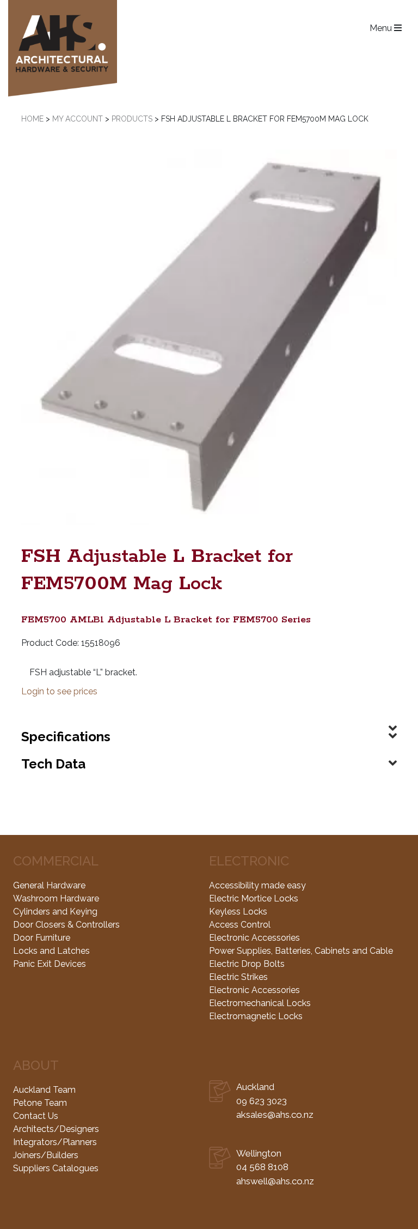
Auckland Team (44, 1090)
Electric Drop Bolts (247, 964)
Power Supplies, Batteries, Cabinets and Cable (301, 951)
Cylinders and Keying (55, 911)
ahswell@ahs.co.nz (275, 1181)
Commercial (56, 861)
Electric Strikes (238, 977)
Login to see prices (59, 691)
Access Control (240, 924)
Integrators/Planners (55, 1142)
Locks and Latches (51, 951)
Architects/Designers (56, 1129)
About (36, 1065)
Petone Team (40, 1103)
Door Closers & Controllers (66, 924)
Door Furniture (41, 938)
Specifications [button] (65, 736)
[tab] (209, 719)
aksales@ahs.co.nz (275, 1114)
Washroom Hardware (56, 898)
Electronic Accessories (254, 938)
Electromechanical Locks (260, 1003)
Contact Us (35, 1116)
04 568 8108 (262, 1166)
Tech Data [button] (53, 764)
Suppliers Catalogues (56, 1168)
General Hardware (49, 885)
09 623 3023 (261, 1100)
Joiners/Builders (45, 1155)
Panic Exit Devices (49, 964)
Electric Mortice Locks (253, 898)
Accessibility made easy (257, 885)
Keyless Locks (238, 911)
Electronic (249, 861)
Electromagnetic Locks (256, 1016)
